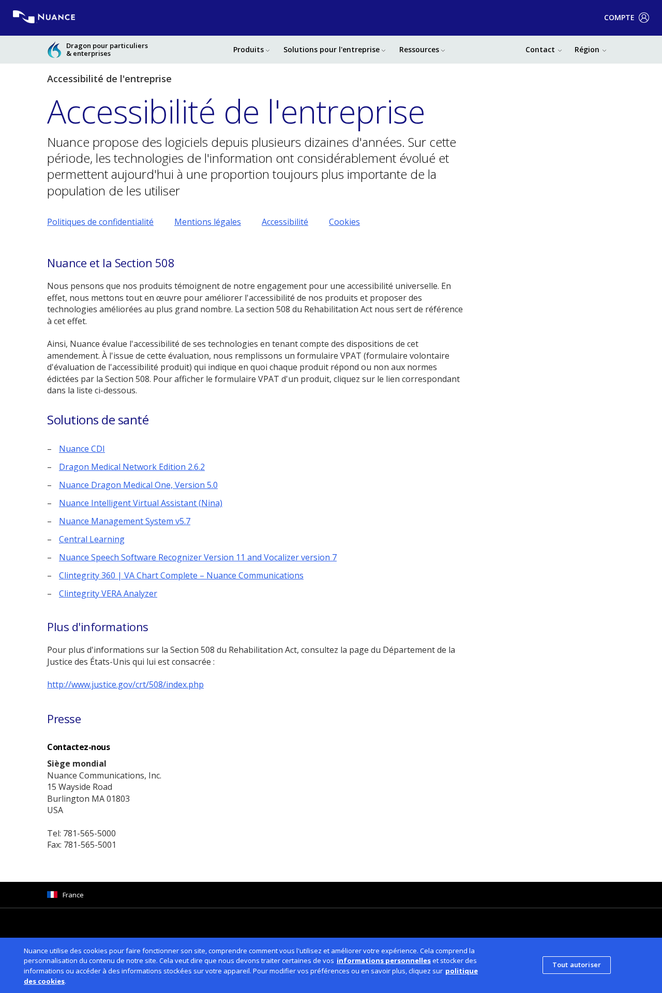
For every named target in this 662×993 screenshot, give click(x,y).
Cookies (344, 221)
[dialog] (331, 965)
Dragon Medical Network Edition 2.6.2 (132, 466)
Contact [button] (540, 49)
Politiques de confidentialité (100, 221)
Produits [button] (248, 49)
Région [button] (587, 49)
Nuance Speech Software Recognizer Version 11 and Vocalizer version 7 (198, 557)
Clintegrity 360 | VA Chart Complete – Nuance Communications (181, 575)
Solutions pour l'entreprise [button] (331, 49)
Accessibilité (285, 221)
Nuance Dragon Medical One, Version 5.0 (138, 485)
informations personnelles (384, 960)
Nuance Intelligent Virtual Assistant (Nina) (140, 503)
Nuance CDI (82, 448)
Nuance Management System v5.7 (124, 521)
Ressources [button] (419, 49)
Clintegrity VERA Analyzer (108, 593)
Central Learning (92, 539)
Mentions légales (207, 221)
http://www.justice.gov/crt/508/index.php (125, 684)
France (73, 894)
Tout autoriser (576, 965)
